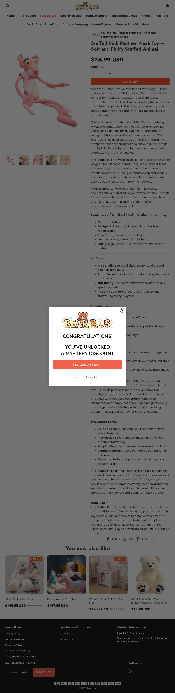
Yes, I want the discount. (87, 365)
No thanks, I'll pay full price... (88, 377)
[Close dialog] (122, 310)
